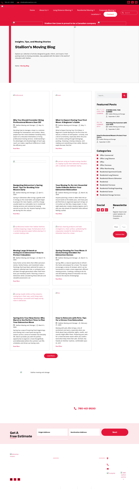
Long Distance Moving (62, 10)
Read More (16, 148)
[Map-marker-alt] (136, 2)
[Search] (124, 95)
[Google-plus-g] (106, 209)
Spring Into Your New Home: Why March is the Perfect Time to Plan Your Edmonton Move (29, 320)
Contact (110, 14)
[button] (51, 356)
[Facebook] (128, 2)
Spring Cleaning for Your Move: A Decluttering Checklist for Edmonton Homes (71, 252)
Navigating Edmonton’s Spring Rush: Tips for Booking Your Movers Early (28, 187)
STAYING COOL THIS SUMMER (113, 111)
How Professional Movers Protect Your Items (112, 136)
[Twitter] (102, 209)
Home (32, 10)
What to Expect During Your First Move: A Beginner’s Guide (71, 121)
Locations (95, 14)
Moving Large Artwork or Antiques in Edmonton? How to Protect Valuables (28, 252)
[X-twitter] (132, 2)
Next (115, 432)
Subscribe (120, 234)
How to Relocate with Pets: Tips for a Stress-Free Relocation (71, 319)
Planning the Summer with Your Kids (116, 123)
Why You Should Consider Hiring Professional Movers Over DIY (28, 121)
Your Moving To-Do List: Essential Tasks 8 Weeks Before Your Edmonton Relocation (71, 187)
